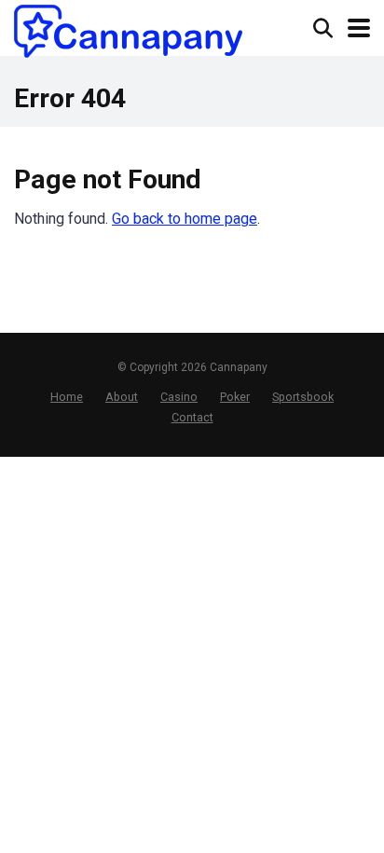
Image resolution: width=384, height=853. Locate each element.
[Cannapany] (128, 31)
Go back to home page (184, 218)
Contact (192, 417)
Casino (179, 397)
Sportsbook (303, 397)
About (121, 397)
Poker (235, 397)
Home (66, 397)
